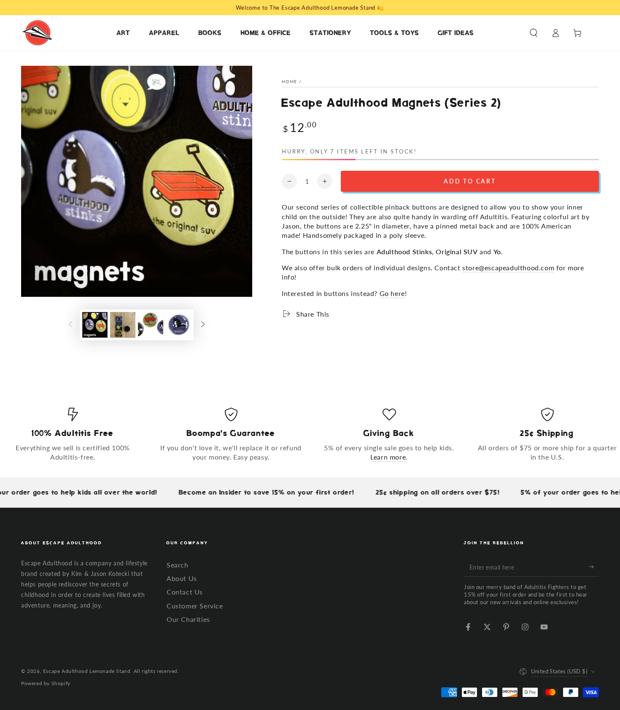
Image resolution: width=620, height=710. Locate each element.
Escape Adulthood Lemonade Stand (87, 671)
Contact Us (185, 592)
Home (289, 81)
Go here (392, 293)
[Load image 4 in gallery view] (178, 325)
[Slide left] (70, 325)
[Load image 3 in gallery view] (150, 325)
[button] (534, 33)
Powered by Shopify (45, 683)
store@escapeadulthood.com (508, 268)
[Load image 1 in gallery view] (95, 325)
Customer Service (195, 606)
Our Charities (188, 619)
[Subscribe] (594, 567)
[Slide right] (203, 325)
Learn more (388, 457)
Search (178, 565)
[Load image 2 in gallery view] (122, 325)
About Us (182, 578)
